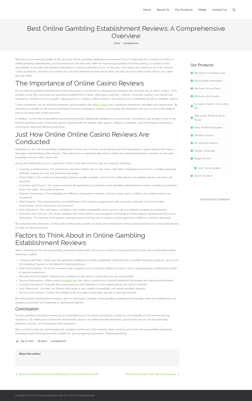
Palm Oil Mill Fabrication (208, 127)
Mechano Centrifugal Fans (209, 72)
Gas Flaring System (209, 168)
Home (117, 43)
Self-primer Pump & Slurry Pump (209, 117)
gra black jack (69, 280)
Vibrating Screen (204, 135)
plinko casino (100, 104)
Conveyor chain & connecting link (211, 105)
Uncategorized (130, 43)
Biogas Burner (202, 158)
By (42, 341)
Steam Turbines (203, 175)
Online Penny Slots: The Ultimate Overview (151, 374)
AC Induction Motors (206, 142)
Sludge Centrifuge (204, 150)
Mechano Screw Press (207, 88)
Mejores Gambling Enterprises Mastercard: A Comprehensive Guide (58, 374)
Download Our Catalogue (215, 198)
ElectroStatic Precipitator (208, 80)
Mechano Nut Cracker (207, 96)
